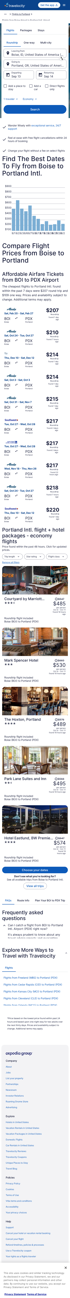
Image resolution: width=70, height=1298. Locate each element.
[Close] (66, 1268)
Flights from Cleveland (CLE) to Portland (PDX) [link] (31, 998)
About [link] (9, 1066)
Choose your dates (35, 870)
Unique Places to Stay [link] (17, 1162)
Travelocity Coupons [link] (16, 1157)
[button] (35, 953)
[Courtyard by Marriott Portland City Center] (35, 610)
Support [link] (10, 1227)
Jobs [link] (8, 1072)
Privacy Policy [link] (13, 1183)
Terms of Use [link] (12, 1195)
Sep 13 (16, 76)
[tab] (10, 30)
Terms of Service (36, 1294)
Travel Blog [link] (11, 1168)
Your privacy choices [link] (16, 1212)
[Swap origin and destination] (61, 58)
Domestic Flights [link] (14, 1139)
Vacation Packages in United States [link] (24, 1133)
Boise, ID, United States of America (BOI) (38, 54)
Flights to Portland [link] (21, 14)
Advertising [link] (11, 1107)
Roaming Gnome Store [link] (17, 1101)
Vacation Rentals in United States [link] (22, 1128)
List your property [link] (14, 1078)
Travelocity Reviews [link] (16, 1151)
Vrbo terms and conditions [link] (19, 1201)
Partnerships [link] (12, 1084)
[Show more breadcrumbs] (5, 14)
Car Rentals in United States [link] (20, 1145)
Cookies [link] (10, 1189)
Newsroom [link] (11, 1090)
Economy (28, 98)
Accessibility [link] (12, 1206)
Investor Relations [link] (15, 1095)
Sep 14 (48, 76)
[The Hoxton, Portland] (35, 729)
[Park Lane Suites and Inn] (35, 788)
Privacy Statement (15, 1294)
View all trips (35, 886)
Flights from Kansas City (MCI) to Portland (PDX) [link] (32, 991)
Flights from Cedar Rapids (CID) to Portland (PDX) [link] (33, 984)
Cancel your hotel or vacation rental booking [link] (28, 1233)
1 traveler (9, 98)
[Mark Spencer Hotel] (35, 670)
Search (35, 109)
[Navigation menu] (64, 5)
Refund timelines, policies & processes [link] (25, 1244)
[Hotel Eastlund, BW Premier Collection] (35, 849)
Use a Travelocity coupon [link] (18, 1250)
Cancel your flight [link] (15, 1239)
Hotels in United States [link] (17, 1122)
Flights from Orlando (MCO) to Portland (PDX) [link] (30, 1005)
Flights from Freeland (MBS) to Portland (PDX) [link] (30, 977)
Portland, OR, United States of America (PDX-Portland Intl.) (38, 65)
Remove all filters (10, 562)
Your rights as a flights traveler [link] (21, 1256)
